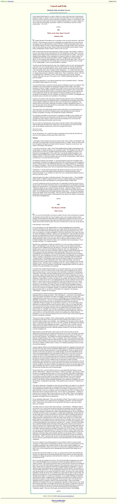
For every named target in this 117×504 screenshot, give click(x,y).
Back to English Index (58, 500)
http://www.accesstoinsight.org (65, 496)
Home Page (11, 1)
